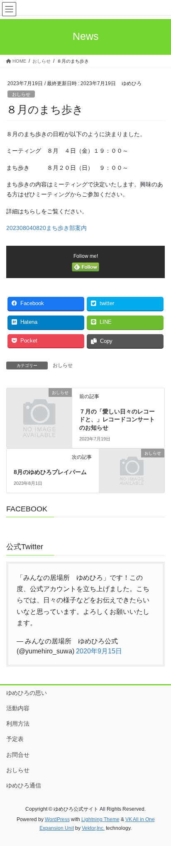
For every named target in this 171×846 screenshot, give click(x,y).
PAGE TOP (158, 813)
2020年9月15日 (99, 651)
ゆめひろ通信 (23, 785)
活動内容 (17, 708)
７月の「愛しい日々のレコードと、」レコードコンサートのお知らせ (117, 419)
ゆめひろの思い (26, 693)
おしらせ (21, 94)
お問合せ (17, 754)
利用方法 (17, 723)
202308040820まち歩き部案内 (46, 228)
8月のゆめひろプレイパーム (50, 472)
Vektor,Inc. (93, 828)
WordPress (57, 819)
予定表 (15, 739)
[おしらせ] (39, 407)
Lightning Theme (100, 819)
